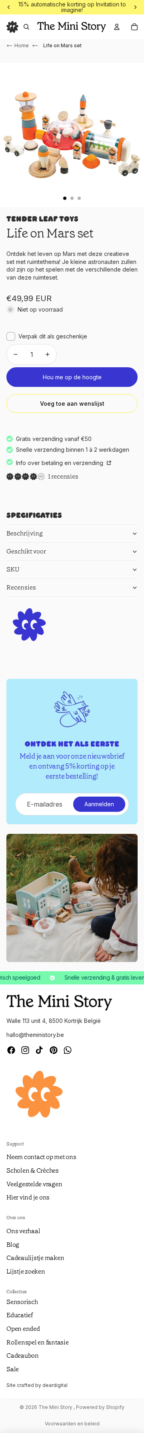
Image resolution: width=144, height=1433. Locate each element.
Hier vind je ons (28, 1197)
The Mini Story (56, 1407)
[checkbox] (46, 336)
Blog (12, 1244)
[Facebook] (11, 1050)
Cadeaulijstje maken (35, 1258)
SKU (13, 569)
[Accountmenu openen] (117, 27)
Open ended (23, 1328)
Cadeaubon (22, 1355)
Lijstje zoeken (25, 1271)
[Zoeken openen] (26, 27)
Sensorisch (22, 1302)
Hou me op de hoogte (72, 377)
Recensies (21, 587)
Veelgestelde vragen (34, 1184)
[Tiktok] (39, 1050)
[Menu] (12, 26)
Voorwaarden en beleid (72, 1424)
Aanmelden (99, 804)
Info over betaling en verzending (60, 462)
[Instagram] (25, 1050)
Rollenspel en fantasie (37, 1342)
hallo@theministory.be (35, 1034)
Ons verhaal (23, 1231)
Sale (12, 1369)
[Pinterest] (53, 1050)
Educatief (19, 1315)
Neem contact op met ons (41, 1157)
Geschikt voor (26, 551)
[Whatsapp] (67, 1050)
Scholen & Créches (32, 1170)
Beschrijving (24, 533)
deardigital (55, 1385)
